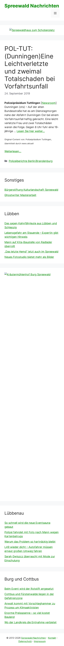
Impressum (40, 641)
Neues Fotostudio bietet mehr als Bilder (29, 257)
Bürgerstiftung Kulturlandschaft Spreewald (31, 189)
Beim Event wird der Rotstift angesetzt (29, 588)
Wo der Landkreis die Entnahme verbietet (30, 622)
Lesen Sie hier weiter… (31, 131)
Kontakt (52, 637)
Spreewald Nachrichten (31, 6)
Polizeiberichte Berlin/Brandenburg (31, 161)
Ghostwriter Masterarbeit (20, 195)
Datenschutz (25, 641)
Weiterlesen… (12, 151)
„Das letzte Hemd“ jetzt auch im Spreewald (31, 251)
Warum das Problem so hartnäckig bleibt (30, 541)
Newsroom (49, 102)
